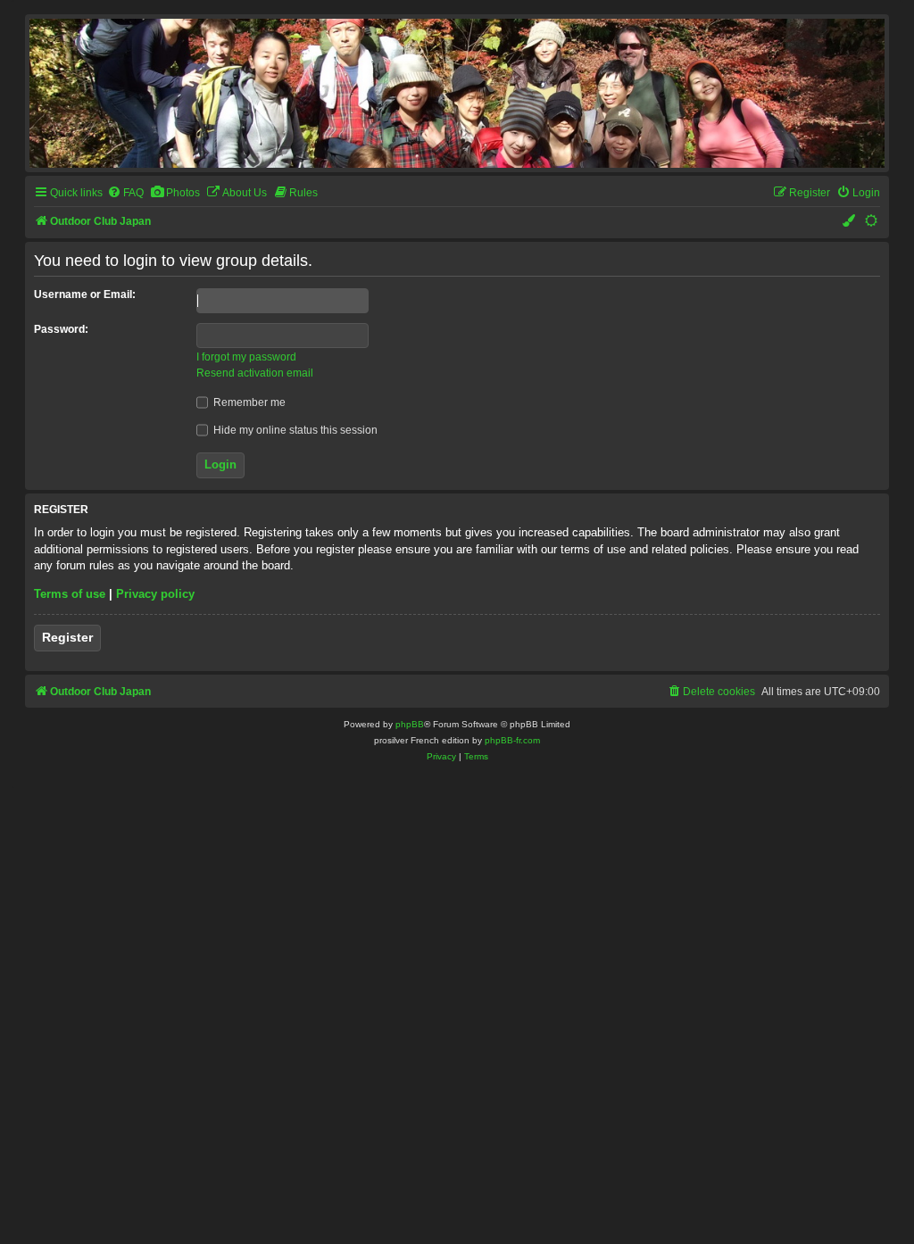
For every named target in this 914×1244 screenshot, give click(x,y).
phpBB (409, 724)
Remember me (248, 402)
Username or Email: (85, 294)
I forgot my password (246, 357)
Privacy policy (155, 594)
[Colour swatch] (850, 222)
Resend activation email (254, 373)
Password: (61, 329)
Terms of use (69, 594)
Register (67, 637)
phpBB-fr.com (512, 740)
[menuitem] (125, 193)
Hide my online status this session (294, 430)
